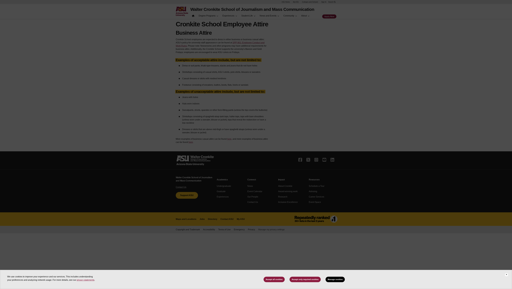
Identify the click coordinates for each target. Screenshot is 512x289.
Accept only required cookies (305, 279)
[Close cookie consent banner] (506, 275)
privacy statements (85, 280)
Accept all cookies (274, 279)
